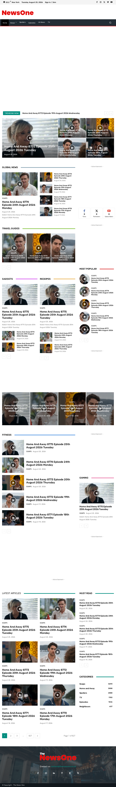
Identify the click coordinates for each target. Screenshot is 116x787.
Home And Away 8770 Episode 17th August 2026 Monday (63, 210)
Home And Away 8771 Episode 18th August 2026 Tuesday (50, 113)
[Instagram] (100, 2)
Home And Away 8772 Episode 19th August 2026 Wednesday (63, 187)
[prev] (106, 113)
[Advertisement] (72, 11)
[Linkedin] (54, 773)
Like (84, 210)
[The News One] (17, 12)
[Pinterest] (62, 773)
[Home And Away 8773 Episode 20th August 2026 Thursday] (100, 128)
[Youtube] (111, 2)
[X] (104, 2)
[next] (111, 113)
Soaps (7, 142)
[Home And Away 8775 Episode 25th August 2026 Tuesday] (30, 138)
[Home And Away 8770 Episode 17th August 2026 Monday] (46, 211)
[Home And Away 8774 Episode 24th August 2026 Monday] (72, 128)
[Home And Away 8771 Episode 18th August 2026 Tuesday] (100, 148)
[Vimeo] (108, 2)
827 (30, 735)
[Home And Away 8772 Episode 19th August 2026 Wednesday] (72, 148)
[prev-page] (4, 267)
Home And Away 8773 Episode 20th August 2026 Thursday (63, 176)
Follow (96, 210)
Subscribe (109, 210)
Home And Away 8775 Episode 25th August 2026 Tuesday (18, 314)
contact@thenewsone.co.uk (63, 766)
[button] (110, 23)
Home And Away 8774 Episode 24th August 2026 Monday (18, 205)
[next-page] (9, 267)
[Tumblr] (70, 773)
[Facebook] (97, 2)
